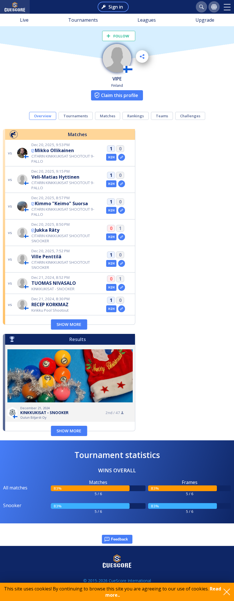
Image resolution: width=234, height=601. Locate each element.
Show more (69, 324)
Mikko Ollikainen (54, 150)
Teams (162, 115)
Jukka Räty (47, 230)
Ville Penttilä (46, 256)
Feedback (119, 539)
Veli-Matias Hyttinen (55, 177)
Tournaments (83, 20)
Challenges (190, 115)
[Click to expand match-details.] (121, 157)
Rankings (135, 115)
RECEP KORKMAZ (49, 304)
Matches (107, 115)
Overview (42, 115)
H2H (111, 157)
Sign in (115, 7)
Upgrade (204, 20)
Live (24, 20)
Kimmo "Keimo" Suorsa (61, 203)
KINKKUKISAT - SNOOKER (44, 412)
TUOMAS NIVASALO (53, 283)
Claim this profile (119, 95)
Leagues (147, 20)
